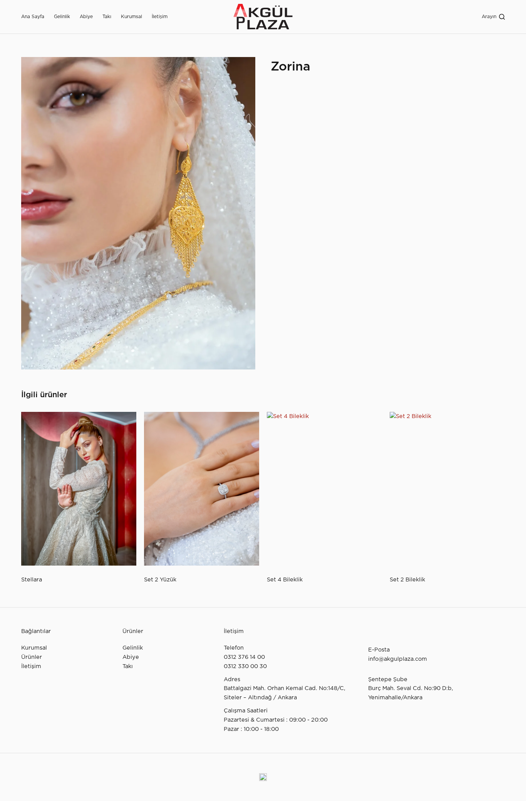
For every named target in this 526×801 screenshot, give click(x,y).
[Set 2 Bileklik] (447, 489)
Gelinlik (62, 16)
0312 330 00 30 (245, 666)
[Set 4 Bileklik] (324, 489)
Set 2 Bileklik (407, 580)
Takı (106, 16)
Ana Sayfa (32, 16)
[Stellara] (78, 489)
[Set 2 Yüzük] (201, 489)
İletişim (160, 16)
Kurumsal (131, 16)
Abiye (86, 16)
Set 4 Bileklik (285, 580)
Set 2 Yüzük (160, 580)
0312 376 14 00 (244, 657)
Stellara (31, 580)
